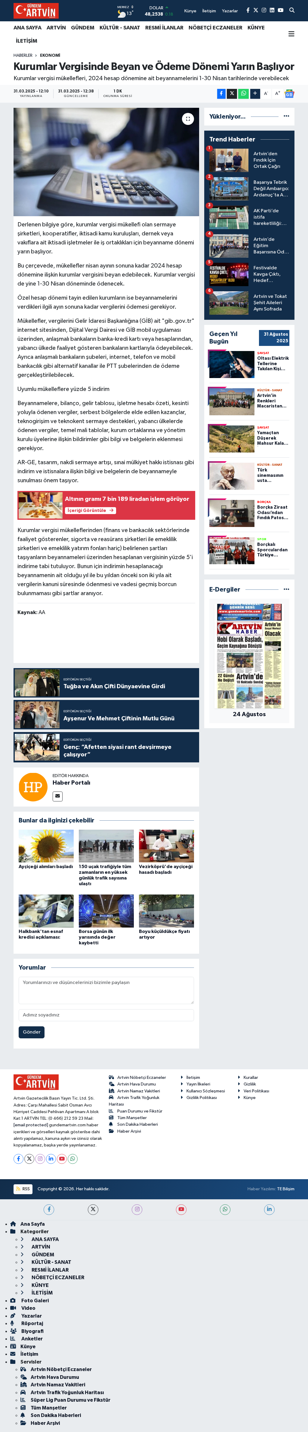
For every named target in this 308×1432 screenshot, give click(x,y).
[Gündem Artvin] (36, 10)
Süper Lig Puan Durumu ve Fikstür (70, 1400)
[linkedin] (269, 1209)
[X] (29, 1159)
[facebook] (49, 1209)
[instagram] (137, 1209)
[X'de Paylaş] (232, 94)
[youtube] (181, 1209)
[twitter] (93, 1209)
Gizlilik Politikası (201, 1097)
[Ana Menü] (291, 34)
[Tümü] (286, 116)
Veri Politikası (256, 1091)
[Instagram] (40, 1159)
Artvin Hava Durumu (136, 1084)
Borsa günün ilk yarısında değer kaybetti (97, 937)
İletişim (193, 1077)
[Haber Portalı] (33, 786)
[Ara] (291, 11)
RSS (26, 1189)
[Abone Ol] (289, 93)
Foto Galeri (34, 1300)
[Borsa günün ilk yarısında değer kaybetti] (106, 910)
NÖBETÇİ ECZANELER (215, 28)
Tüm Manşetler (132, 1118)
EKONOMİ (50, 55)
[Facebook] (18, 1159)
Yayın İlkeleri (198, 1084)
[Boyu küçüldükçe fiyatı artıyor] (166, 910)
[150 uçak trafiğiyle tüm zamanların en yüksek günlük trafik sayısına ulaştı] (106, 845)
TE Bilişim (285, 1189)
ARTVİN (56, 28)
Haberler (23, 55)
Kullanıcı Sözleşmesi (205, 1091)
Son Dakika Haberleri (137, 1124)
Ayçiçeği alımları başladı (46, 866)
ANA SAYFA (28, 28)
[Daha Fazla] (255, 94)
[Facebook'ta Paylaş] (221, 94)
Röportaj (31, 1323)
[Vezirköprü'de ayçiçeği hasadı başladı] (166, 845)
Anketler (31, 1338)
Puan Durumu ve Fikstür (139, 1111)
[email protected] (31, 1125)
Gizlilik (250, 1084)
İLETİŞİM (26, 41)
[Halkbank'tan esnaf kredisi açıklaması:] (46, 910)
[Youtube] (62, 1159)
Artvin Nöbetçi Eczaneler (141, 1077)
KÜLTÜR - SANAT (120, 28)
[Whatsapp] (73, 1159)
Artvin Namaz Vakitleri (138, 1091)
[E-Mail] (58, 796)
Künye (250, 1097)
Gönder (32, 1032)
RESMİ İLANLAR (164, 28)
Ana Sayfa (32, 1224)
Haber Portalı (71, 783)
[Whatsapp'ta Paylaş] (243, 94)
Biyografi (32, 1331)
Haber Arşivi (129, 1131)
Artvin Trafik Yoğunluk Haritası (67, 1392)
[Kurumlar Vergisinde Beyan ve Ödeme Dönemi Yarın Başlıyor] (106, 162)
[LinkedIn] (51, 1159)
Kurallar (251, 1077)
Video (27, 1308)
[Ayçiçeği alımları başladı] (46, 845)
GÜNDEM (82, 28)
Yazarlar (31, 1315)
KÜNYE (256, 28)
